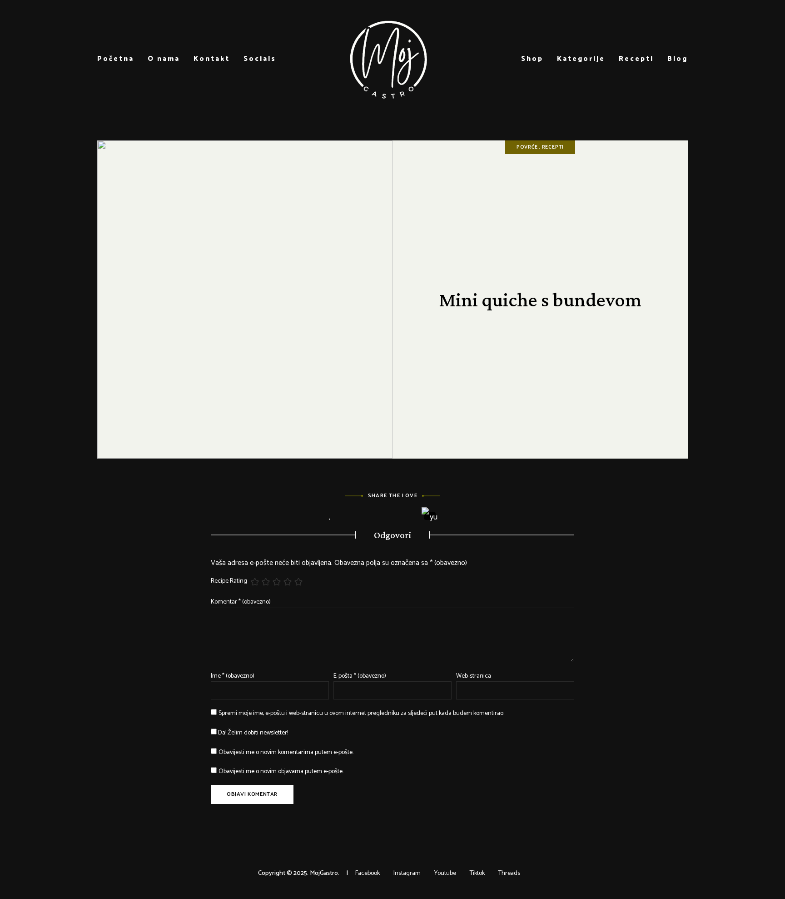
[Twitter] (380, 516)
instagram (407, 873)
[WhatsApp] (455, 516)
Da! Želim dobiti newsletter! (252, 733)
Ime (232, 676)
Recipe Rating (229, 581)
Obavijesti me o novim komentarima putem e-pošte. (286, 752)
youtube (445, 873)
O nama (164, 59)
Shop (532, 59)
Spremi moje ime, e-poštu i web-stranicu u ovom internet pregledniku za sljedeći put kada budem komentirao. (361, 713)
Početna (115, 59)
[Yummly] (430, 515)
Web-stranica (473, 676)
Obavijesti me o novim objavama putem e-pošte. (281, 771)
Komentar (241, 602)
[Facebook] (355, 516)
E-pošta (359, 676)
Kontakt (212, 59)
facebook (367, 873)
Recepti (636, 59)
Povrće (527, 147)
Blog (677, 59)
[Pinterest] (405, 516)
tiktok (477, 873)
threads (509, 873)
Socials (259, 59)
